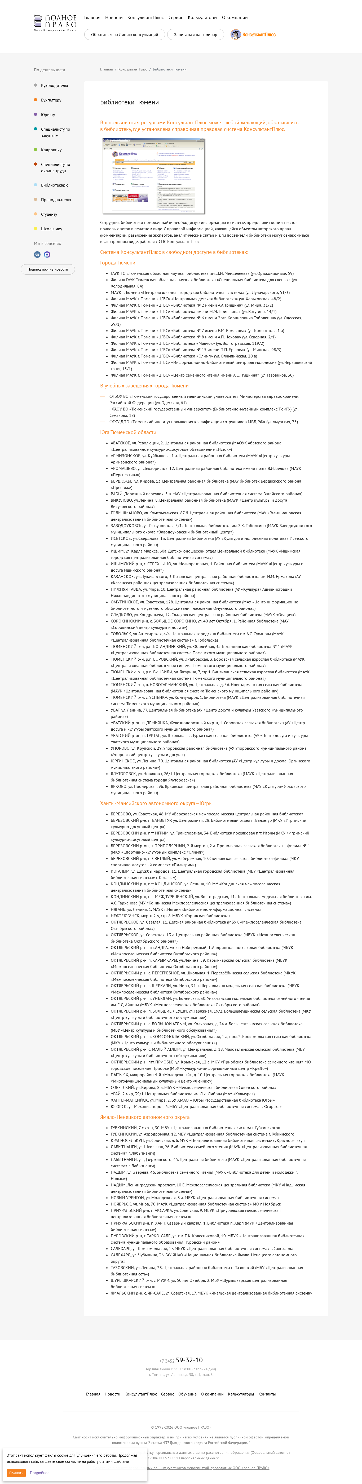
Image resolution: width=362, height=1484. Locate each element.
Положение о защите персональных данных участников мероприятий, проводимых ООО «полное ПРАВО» (181, 1467)
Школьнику (51, 228)
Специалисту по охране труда (55, 167)
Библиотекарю (55, 185)
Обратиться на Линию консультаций (124, 34)
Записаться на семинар (195, 34)
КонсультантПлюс (132, 69)
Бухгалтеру (51, 100)
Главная (106, 69)
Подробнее (40, 1472)
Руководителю (54, 85)
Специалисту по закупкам (55, 132)
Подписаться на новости (48, 269)
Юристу (48, 114)
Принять (16, 1472)
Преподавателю (56, 199)
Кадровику (51, 149)
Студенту (49, 214)
